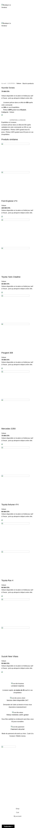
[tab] (17, 120)
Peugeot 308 (7, 353)
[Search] (17, 14)
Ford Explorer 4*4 (9, 201)
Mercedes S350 (8, 428)
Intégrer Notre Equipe (8, 770)
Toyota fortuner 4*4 (9, 504)
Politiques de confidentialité (10, 800)
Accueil (3, 83)
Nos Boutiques (6, 783)
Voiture (19, 83)
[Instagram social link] (5, 755)
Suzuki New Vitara (9, 656)
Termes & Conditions (8, 796)
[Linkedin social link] (8, 2)
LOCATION (11, 83)
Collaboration (5, 767)
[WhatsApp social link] (10, 2)
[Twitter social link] (5, 2)
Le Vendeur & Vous (7, 763)
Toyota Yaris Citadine (10, 277)
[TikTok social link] (10, 755)
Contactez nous (6, 780)
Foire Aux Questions (8, 787)
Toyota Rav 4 (7, 580)
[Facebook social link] (3, 2)
